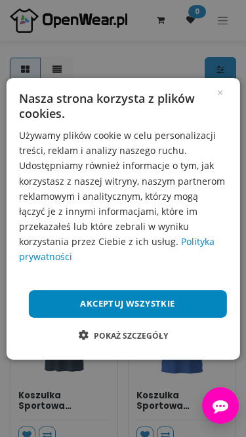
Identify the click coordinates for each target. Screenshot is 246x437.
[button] (123, 335)
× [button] (220, 91)
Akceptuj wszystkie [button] (127, 303)
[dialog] (122, 218)
